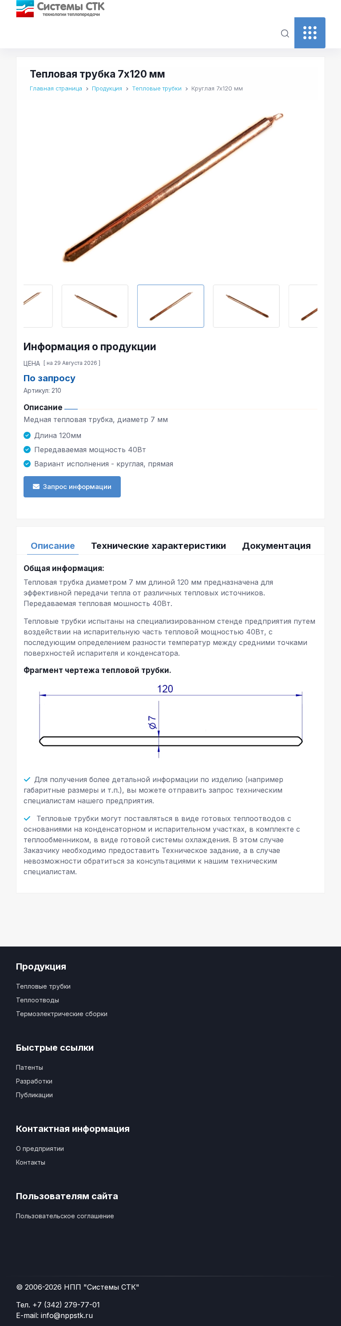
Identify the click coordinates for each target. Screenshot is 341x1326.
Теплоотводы (37, 1000)
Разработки (34, 1081)
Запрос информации (77, 486)
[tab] (53, 545)
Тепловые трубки (43, 986)
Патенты (29, 1067)
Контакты (30, 1162)
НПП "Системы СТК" (101, 1287)
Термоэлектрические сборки (61, 1013)
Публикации (34, 1095)
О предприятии (40, 1148)
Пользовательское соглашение (65, 1216)
